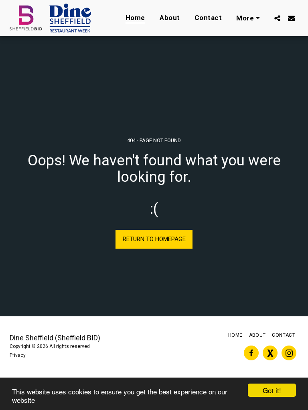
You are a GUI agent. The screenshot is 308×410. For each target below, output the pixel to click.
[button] (277, 18)
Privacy (18, 355)
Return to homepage (154, 239)
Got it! (272, 390)
